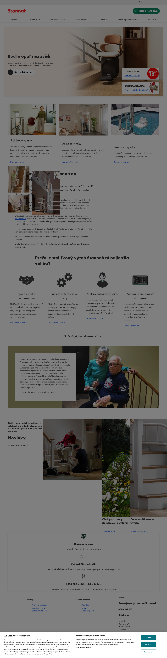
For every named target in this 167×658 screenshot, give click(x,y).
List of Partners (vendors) (83, 647)
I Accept (148, 637)
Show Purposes (148, 652)
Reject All (148, 644)
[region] (83, 645)
